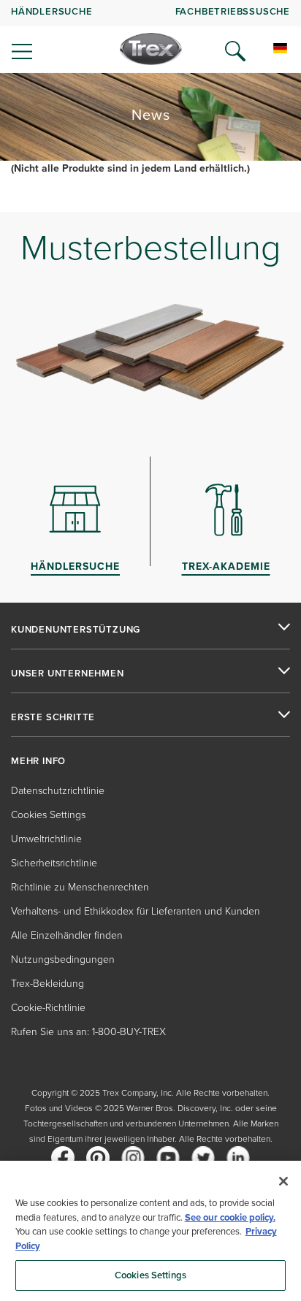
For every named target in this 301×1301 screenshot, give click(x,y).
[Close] (283, 1181)
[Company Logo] (151, 49)
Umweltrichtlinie (46, 838)
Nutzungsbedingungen (63, 959)
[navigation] (150, 36)
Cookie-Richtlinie (48, 1007)
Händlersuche (52, 11)
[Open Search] (235, 51)
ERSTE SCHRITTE (53, 717)
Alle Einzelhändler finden (67, 935)
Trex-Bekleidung (47, 983)
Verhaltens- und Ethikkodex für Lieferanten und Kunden (135, 910)
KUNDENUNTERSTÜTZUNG (75, 629)
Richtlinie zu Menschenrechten (80, 886)
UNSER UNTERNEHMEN (67, 673)
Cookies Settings (150, 1275)
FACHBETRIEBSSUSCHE (232, 11)
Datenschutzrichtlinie (57, 790)
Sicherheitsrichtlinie (54, 862)
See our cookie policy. (230, 1217)
